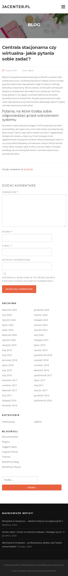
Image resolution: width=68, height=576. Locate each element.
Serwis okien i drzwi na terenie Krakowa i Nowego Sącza (31, 531)
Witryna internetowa (16, 259)
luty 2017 (7, 395)
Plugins (6, 441)
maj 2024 (7, 314)
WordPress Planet (11, 466)
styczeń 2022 (41, 329)
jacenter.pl (16, 6)
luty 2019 (7, 355)
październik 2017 (43, 375)
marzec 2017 (40, 390)
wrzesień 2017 (9, 380)
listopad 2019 (41, 340)
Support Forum (10, 451)
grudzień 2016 (41, 395)
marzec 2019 (40, 350)
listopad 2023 (41, 319)
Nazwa (7, 231)
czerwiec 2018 (41, 365)
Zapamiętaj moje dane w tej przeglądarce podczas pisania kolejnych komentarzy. (28, 279)
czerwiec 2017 (9, 385)
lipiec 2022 (7, 329)
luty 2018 (7, 375)
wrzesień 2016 (9, 405)
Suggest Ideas (9, 446)
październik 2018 (43, 355)
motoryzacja (8, 421)
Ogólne (28, 169)
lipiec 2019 (39, 345)
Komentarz (10, 192)
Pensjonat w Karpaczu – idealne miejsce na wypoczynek (31, 521)
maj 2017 (39, 385)
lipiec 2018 (7, 365)
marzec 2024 (40, 314)
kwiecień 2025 (9, 309)
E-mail (7, 245)
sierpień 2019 (9, 345)
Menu (63, 6)
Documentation (10, 436)
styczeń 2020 (9, 340)
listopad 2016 (9, 400)
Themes (6, 456)
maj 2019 (7, 350)
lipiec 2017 (39, 380)
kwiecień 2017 (9, 390)
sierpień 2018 (41, 360)
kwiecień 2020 (9, 334)
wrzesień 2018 (9, 360)
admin (31, 70)
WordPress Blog (10, 461)
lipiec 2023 (7, 325)
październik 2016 (43, 400)
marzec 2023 (40, 325)
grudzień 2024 (41, 309)
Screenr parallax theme (22, 570)
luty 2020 (39, 334)
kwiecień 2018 (41, 370)
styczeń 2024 (9, 319)
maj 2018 (7, 370)
